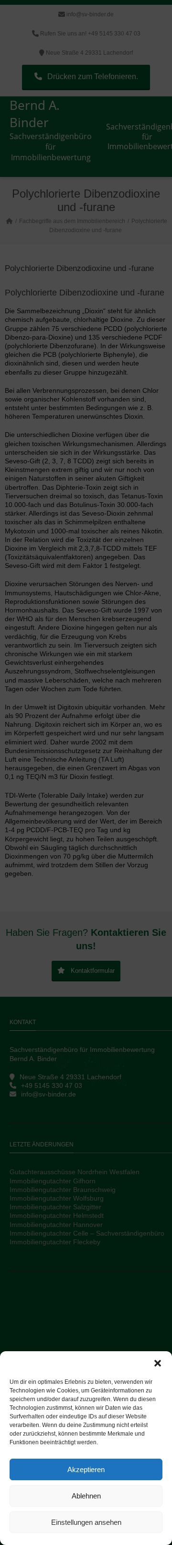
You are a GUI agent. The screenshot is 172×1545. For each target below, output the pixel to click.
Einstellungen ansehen (86, 1522)
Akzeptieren (86, 1469)
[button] (157, 1363)
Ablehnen (86, 1496)
